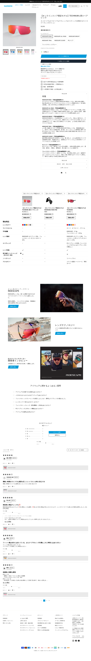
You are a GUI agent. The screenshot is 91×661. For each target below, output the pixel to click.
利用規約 (40, 618)
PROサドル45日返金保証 (43, 630)
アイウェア (46, 5)
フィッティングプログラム (61, 630)
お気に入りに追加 (64, 61)
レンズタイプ (45, 33)
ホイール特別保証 (42, 627)
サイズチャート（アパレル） (27, 630)
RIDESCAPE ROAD (47, 36)
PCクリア (70, 40)
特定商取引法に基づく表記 (44, 623)
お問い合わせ (64, 167)
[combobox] (75, 6)
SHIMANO (5, 618)
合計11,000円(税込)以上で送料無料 (53, 81)
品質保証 (40, 625)
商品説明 (64, 93)
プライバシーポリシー (43, 620)
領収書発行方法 (59, 623)
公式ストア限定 (19, 5)
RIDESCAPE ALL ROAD (60, 36)
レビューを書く (57, 432)
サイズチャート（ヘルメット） (28, 627)
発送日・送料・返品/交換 (64, 164)
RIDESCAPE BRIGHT (74, 36)
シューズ (27, 5)
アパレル (53, 5)
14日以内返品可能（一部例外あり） (53, 84)
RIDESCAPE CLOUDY (60, 40)
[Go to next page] (49, 601)
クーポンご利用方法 (60, 620)
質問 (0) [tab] (11, 449)
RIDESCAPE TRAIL (47, 40)
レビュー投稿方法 (59, 627)
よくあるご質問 (24, 618)
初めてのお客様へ (59, 618)
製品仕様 (64, 160)
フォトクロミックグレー (49, 44)
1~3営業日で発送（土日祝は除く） (53, 89)
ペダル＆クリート (36, 5)
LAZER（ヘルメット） (8, 620)
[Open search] (69, 450)
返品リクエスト (59, 625)
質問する (57, 435)
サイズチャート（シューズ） (27, 625)
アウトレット (35, 7)
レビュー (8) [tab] (6, 449)
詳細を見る (13, 306)
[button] (45, 30)
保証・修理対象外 (48, 86)
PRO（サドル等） (7, 623)
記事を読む (13, 367)
